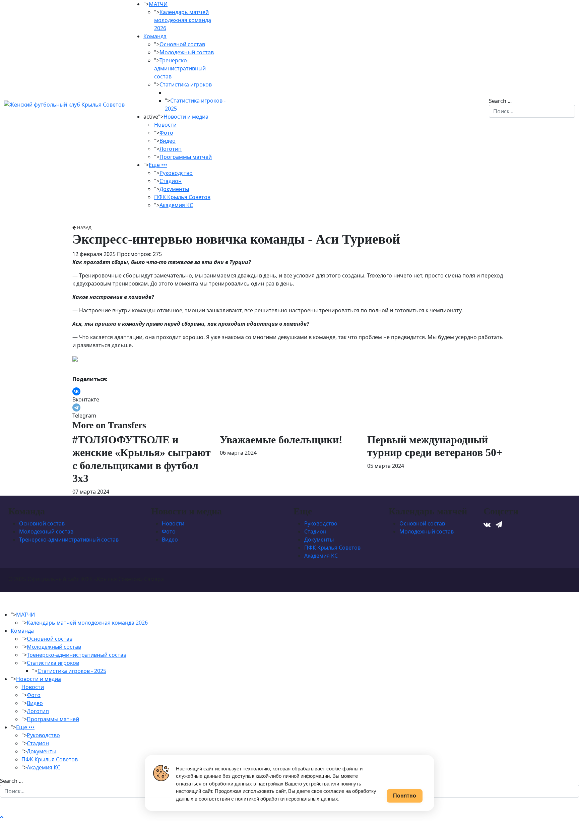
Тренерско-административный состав (180, 68)
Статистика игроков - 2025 (72, 671)
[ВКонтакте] (76, 391)
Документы (174, 189)
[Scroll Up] (1, 817)
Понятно (404, 796)
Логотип (170, 148)
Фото (166, 132)
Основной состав (182, 44)
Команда (155, 36)
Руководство (176, 173)
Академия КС (176, 205)
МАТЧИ (158, 4)
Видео (167, 140)
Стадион (170, 181)
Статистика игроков (185, 84)
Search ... (500, 101)
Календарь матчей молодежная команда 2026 (182, 20)
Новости (165, 124)
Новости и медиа (186, 116)
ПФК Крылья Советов (182, 197)
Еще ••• (158, 165)
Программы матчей (185, 157)
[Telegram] (76, 407)
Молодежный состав (186, 52)
